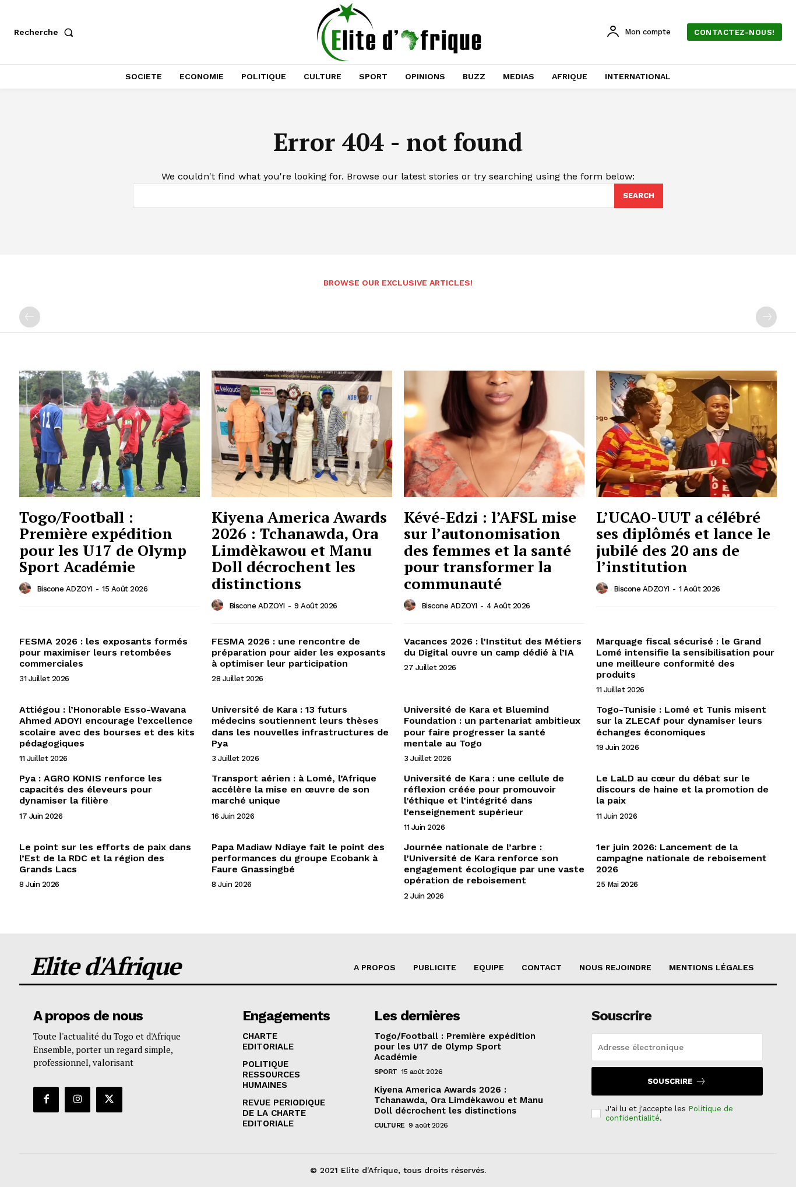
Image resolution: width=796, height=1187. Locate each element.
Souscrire (669, 1081)
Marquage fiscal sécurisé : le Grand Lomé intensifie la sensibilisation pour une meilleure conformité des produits (685, 658)
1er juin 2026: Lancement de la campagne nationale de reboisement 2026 (681, 858)
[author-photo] (26, 588)
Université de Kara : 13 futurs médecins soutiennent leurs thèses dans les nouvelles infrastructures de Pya (300, 726)
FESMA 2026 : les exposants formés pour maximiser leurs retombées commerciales (103, 652)
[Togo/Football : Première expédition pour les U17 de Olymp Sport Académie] (109, 434)
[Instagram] (77, 1099)
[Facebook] (46, 1099)
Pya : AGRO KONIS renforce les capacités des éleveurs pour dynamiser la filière (90, 789)
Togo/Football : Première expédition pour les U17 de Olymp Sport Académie (102, 542)
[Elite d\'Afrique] (399, 32)
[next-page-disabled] (766, 317)
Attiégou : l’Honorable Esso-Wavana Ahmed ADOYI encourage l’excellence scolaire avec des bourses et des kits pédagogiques (107, 726)
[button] (46, 32)
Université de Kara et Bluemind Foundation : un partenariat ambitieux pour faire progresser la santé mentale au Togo (492, 726)
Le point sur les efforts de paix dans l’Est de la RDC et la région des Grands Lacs (105, 858)
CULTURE (389, 1125)
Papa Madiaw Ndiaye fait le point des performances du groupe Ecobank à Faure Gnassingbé (298, 858)
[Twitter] (109, 1099)
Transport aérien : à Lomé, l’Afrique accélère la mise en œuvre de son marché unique (294, 789)
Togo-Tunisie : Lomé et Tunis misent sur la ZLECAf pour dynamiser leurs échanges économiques (681, 720)
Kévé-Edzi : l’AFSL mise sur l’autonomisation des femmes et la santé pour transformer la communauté (490, 550)
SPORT (385, 1072)
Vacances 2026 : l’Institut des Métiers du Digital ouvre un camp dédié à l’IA (493, 647)
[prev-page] (29, 317)
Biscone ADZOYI (65, 588)
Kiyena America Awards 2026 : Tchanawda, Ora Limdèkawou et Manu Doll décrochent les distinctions (299, 550)
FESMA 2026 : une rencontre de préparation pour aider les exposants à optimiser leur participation (299, 652)
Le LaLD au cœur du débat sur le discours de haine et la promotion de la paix (682, 789)
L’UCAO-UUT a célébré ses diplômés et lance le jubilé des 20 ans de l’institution (683, 542)
